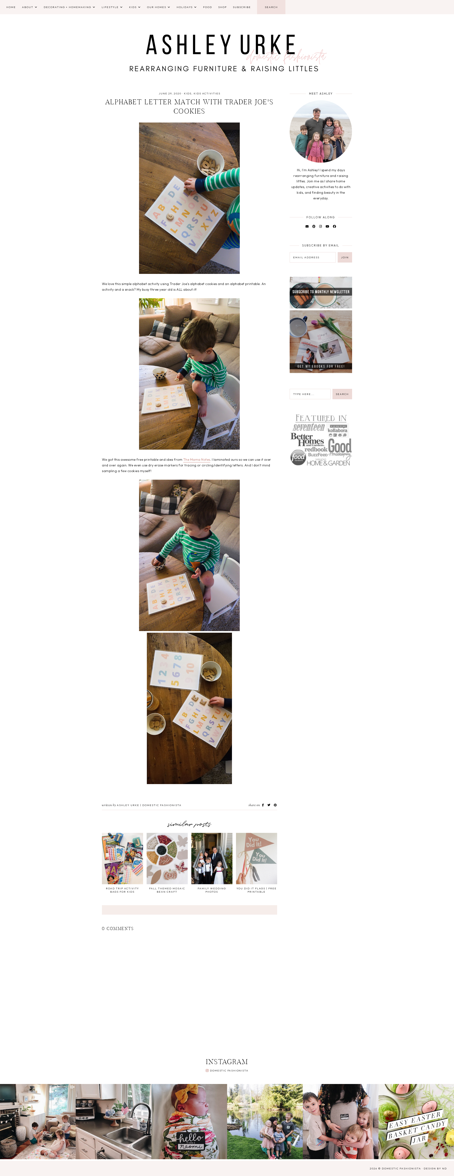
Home (11, 7)
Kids (133, 7)
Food (207, 7)
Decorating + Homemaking (67, 7)
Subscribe (242, 7)
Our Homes (156, 7)
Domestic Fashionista (229, 1070)
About (27, 7)
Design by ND (435, 1168)
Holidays (185, 7)
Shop (222, 7)
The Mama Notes (196, 459)
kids (188, 93)
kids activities (207, 93)
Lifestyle (110, 7)
